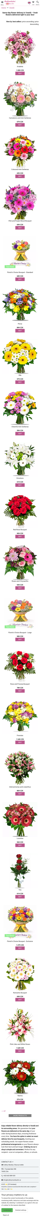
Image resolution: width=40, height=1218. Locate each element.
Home (3, 8)
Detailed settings (20, 1210)
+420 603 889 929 (9, 1176)
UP (4, 1111)
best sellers (17, 22)
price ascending (28, 22)
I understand (7, 1210)
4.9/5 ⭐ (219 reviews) (8, 1184)
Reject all (6, 1215)
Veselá (11, 8)
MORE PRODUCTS (20, 1116)
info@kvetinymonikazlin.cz (12, 1180)
